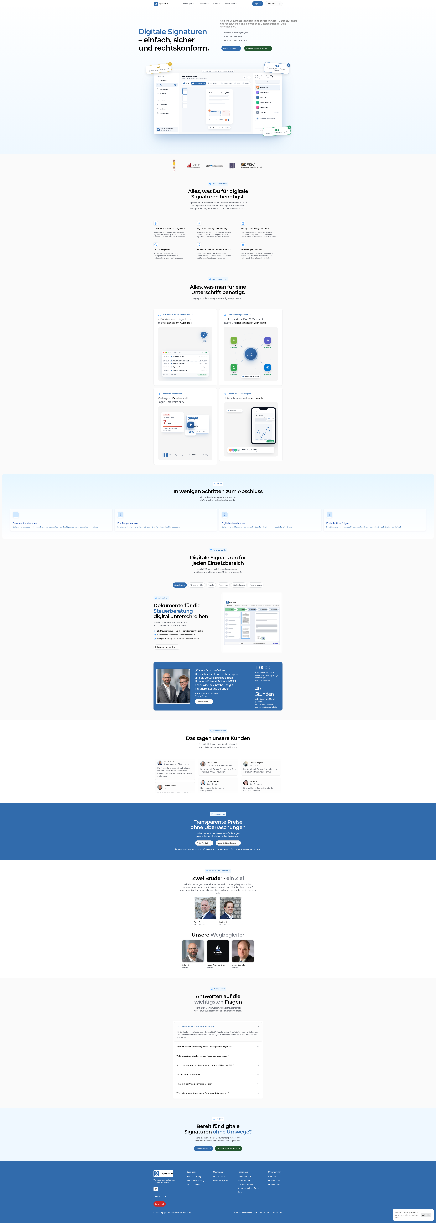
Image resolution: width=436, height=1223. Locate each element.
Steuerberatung (173, 611)
